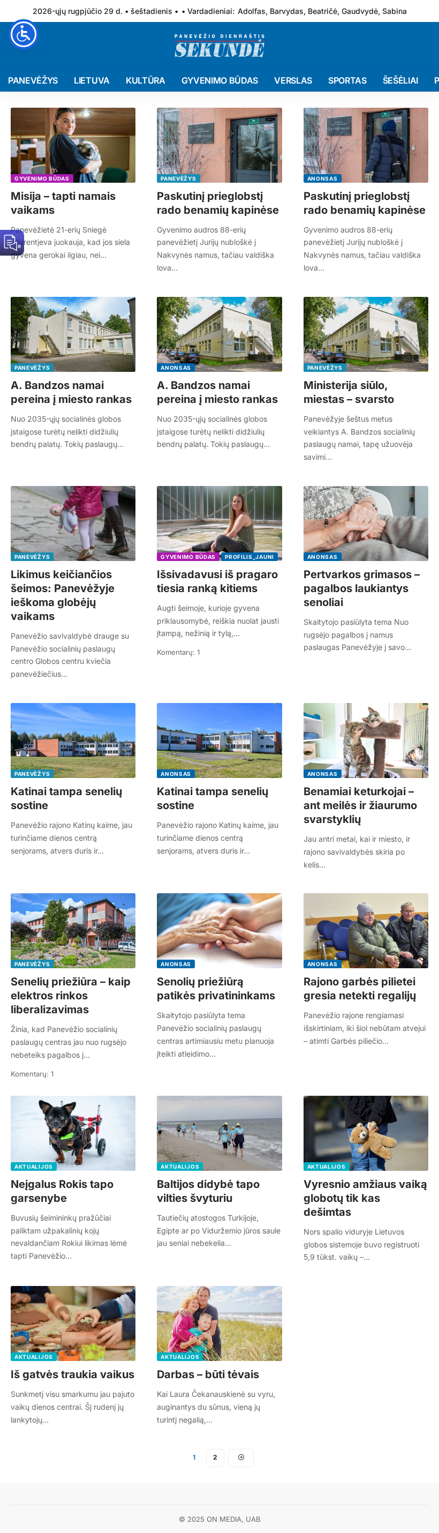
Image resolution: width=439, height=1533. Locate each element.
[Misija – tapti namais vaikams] (73, 145)
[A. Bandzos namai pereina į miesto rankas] (73, 334)
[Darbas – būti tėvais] (219, 1323)
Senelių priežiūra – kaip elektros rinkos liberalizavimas (71, 995)
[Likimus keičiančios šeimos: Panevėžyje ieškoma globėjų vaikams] (73, 523)
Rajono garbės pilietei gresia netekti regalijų (360, 988)
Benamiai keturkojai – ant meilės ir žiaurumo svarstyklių (360, 805)
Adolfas (252, 11)
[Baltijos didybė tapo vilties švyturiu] (219, 1133)
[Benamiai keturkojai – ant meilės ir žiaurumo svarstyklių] (366, 740)
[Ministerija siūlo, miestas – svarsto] (366, 334)
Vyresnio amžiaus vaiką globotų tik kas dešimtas (365, 1198)
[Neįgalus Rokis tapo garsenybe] (73, 1133)
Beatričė (322, 11)
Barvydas (287, 11)
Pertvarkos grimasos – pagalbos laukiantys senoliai (362, 588)
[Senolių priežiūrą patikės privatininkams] (219, 930)
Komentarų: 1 (178, 652)
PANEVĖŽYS (178, 178)
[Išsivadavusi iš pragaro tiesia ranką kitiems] (219, 523)
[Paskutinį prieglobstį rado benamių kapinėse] (219, 145)
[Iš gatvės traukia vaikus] (73, 1323)
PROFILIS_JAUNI (249, 557)
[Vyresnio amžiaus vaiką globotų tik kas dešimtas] (366, 1133)
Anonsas (322, 178)
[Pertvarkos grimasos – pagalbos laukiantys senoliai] (366, 523)
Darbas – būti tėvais (208, 1374)
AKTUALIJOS (33, 1166)
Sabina (394, 11)
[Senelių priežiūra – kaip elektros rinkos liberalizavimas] (73, 930)
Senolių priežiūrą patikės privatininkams (216, 988)
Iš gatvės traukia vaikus (72, 1374)
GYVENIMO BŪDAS (42, 178)
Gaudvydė (360, 11)
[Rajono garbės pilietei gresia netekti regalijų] (366, 930)
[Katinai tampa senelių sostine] (73, 740)
